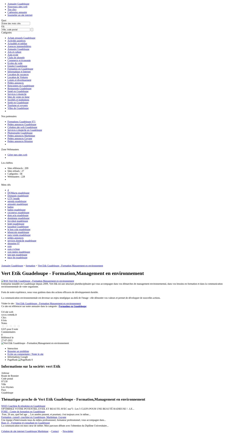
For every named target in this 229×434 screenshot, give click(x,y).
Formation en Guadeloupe (20, 68)
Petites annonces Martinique (21, 135)
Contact (55, 431)
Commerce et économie (19, 60)
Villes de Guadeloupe (18, 108)
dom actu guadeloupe (18, 215)
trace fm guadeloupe (17, 257)
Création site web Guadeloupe (22, 127)
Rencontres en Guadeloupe (20, 85)
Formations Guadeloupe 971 (21, 121)
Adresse (5, 373)
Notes (4, 323)
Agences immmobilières (19, 46)
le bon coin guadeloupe (18, 229)
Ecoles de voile (14, 63)
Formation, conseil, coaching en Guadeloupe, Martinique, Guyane (33, 417)
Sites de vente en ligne (18, 97)
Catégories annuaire (17, 12)
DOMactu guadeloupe (18, 193)
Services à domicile (16, 94)
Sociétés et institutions (18, 99)
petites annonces (15, 238)
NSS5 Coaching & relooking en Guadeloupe (23, 406)
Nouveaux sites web (17, 6)
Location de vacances (18, 74)
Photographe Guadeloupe (20, 133)
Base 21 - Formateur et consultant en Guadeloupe (25, 423)
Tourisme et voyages (17, 105)
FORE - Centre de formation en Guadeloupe (23, 411)
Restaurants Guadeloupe (19, 88)
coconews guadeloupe (18, 212)
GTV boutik (13, 198)
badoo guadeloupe (16, 209)
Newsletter (68, 431)
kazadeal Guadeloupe (18, 226)
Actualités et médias (17, 43)
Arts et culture (14, 52)
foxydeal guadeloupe (17, 221)
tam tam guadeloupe (17, 254)
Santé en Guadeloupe (18, 91)
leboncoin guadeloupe (18, 232)
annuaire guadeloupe (17, 204)
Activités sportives (16, 40)
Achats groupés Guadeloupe (21, 38)
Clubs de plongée (16, 57)
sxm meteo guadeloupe (18, 252)
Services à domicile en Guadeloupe (24, 130)
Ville (3, 384)
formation (30, 265)
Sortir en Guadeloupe (18, 102)
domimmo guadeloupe (18, 218)
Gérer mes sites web (17, 154)
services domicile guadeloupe (21, 240)
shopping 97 (13, 243)
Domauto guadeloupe (18, 195)
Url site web (7, 312)
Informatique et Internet (19, 71)
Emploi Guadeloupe (17, 66)
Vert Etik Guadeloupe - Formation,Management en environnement (70, 265)
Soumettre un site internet (19, 15)
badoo (10, 207)
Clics (3, 317)
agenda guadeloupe (16, 201)
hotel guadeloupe (15, 223)
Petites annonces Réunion (20, 141)
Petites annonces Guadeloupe (21, 124)
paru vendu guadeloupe (19, 235)
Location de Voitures (17, 77)
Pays (3, 390)
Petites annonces (15, 83)
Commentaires (8, 332)
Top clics (11, 9)
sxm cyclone (13, 249)
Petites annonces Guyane (19, 138)
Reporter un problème (18, 351)
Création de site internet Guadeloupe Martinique (24, 431)
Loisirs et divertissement (19, 80)
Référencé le (7, 337)
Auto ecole (12, 54)
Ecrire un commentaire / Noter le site (25, 354)
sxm (9, 246)
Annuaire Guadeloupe (18, 3)
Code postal (7, 378)
